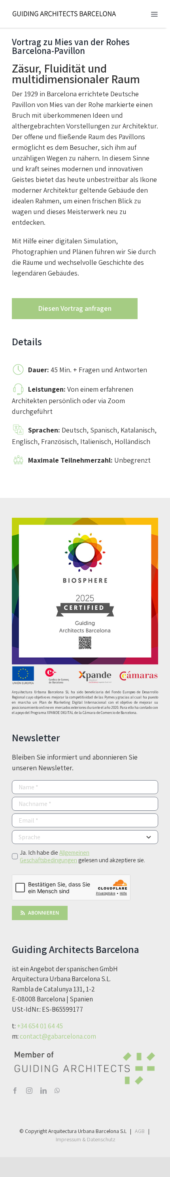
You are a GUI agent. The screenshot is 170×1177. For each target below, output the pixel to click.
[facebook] (15, 1090)
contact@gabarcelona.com (58, 1036)
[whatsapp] (57, 1090)
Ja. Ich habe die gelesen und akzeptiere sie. (82, 856)
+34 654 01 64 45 (40, 1026)
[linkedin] (43, 1090)
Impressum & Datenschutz (85, 1139)
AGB (140, 1131)
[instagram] (29, 1090)
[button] (85, 308)
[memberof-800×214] (85, 1051)
